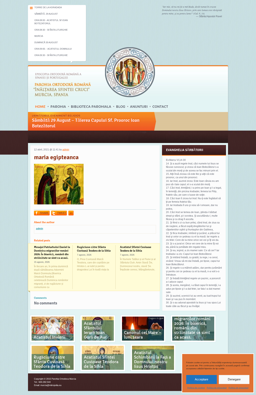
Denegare (234, 379)
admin (65, 149)
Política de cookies (196, 388)
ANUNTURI (139, 107)
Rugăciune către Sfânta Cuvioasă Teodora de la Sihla (94, 248)
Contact (160, 107)
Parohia (58, 107)
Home (40, 107)
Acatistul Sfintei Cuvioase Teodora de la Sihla (135, 248)
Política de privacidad (217, 388)
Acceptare (201, 379)
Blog (120, 107)
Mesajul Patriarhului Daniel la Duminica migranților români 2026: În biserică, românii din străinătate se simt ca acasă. (52, 252)
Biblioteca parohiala (91, 107)
